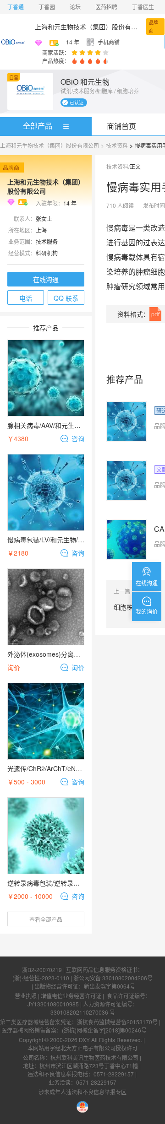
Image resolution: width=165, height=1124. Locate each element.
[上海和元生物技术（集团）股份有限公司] (14, 41)
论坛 (75, 7)
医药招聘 (106, 7)
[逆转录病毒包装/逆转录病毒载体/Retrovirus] (45, 835)
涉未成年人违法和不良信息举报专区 (82, 1092)
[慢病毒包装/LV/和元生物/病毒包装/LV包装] (45, 492)
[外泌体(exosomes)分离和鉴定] (45, 606)
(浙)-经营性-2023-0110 (40, 978)
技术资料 (117, 145)
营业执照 (26, 996)
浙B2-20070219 (42, 969)
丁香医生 (143, 7)
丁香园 (46, 7)
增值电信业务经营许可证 (71, 996)
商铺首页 (121, 126)
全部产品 (37, 125)
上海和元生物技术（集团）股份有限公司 (88, 26)
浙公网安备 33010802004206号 (113, 978)
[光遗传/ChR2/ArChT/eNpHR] (45, 721)
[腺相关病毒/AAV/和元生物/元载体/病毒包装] (45, 378)
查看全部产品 (45, 919)
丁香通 (15, 7)
